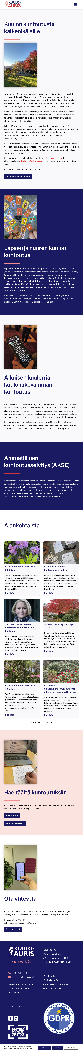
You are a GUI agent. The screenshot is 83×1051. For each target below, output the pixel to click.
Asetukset (71, 1048)
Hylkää (57, 1048)
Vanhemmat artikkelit (43, 722)
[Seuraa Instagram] (16, 1018)
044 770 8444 (20, 973)
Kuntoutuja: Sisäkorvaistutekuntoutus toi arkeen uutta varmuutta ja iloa (60, 688)
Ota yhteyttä (13, 929)
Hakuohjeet (12, 816)
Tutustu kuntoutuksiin (18, 176)
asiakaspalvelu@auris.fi (23, 977)
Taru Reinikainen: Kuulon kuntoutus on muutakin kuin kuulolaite (19, 627)
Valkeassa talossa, (54, 158)
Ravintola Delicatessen (31, 161)
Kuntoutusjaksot (15, 823)
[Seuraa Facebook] (10, 1018)
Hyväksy (45, 1048)
